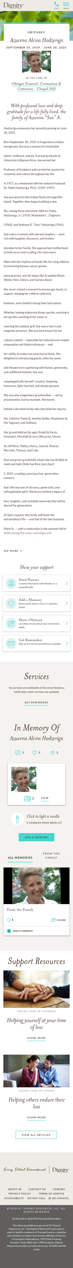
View (45, 797)
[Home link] (13, 5)
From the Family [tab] (51, 855)
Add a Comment (23, 930)
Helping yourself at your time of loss (36, 1020)
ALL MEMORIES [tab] (20, 857)
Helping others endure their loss (36, 1099)
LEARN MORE (36, 1037)
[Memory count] (18, 752)
